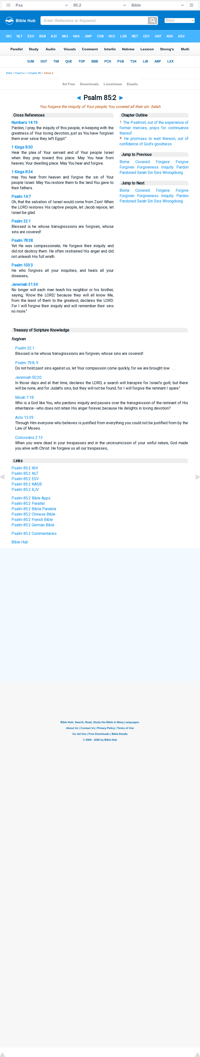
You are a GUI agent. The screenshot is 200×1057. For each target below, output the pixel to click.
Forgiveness (148, 167)
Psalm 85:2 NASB (26, 484)
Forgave (163, 161)
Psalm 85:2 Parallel (28, 503)
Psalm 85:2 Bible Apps (30, 498)
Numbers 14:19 (24, 122)
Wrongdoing (172, 172)
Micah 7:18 (24, 397)
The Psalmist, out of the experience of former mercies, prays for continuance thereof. (154, 128)
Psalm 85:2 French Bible (32, 519)
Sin (150, 172)
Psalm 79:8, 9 (26, 362)
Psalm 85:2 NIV (24, 468)
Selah (142, 172)
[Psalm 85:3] (194, 488)
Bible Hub (19, 542)
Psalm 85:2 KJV (25, 489)
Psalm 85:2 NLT (24, 473)
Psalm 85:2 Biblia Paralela (33, 509)
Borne (125, 161)
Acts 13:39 (24, 417)
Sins (157, 172)
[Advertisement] (100, 584)
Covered (142, 161)
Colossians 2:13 (29, 437)
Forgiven (127, 167)
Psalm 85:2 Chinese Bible (33, 514)
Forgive (182, 161)
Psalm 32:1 (21, 221)
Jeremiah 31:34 (24, 284)
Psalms (20, 73)
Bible (9, 73)
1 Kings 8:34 (22, 171)
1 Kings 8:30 (22, 147)
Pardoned (128, 172)
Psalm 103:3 (22, 265)
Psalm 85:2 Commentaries (34, 533)
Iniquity (167, 167)
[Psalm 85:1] (6, 488)
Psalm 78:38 (22, 240)
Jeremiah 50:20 (28, 377)
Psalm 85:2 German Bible (32, 525)
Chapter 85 (34, 73)
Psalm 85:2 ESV (25, 478)
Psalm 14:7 (21, 196)
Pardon (182, 167)
